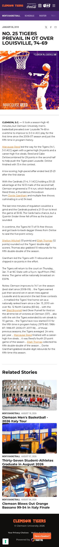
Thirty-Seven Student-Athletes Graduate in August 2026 (27, 462)
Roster (42, 15)
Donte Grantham (17, 195)
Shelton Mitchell (11, 240)
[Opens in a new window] (46, 5)
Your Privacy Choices (18, 532)
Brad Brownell (14, 310)
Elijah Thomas (44, 240)
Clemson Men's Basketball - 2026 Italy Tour (25, 419)
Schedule (39, 5)
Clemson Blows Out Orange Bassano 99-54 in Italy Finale (26, 505)
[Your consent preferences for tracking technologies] (5, 541)
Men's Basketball (11, 413)
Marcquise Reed (11, 146)
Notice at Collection (41, 532)
